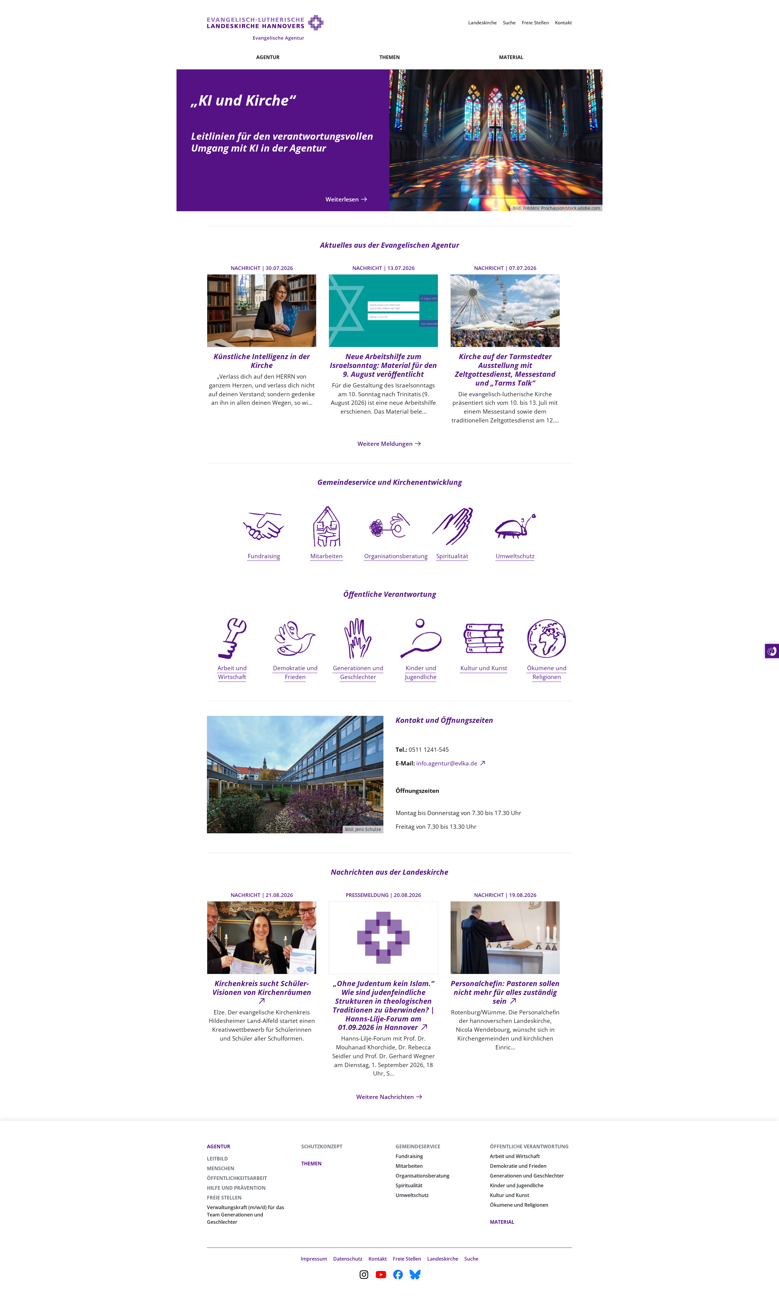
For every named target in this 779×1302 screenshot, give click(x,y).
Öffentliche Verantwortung (529, 1146)
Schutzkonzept (321, 1146)
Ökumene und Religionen (519, 1205)
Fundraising (409, 1156)
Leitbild (217, 1158)
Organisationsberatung (422, 1175)
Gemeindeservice (418, 1146)
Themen (389, 57)
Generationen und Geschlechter (527, 1175)
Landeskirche (442, 1258)
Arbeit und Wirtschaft (515, 1156)
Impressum (314, 1258)
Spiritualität (409, 1185)
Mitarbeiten (409, 1166)
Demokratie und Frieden (518, 1166)
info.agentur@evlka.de (446, 763)
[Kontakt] (772, 651)
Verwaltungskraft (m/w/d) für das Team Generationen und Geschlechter (245, 1214)
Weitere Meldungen (386, 443)
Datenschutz (347, 1258)
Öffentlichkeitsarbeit (237, 1178)
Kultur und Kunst (509, 1195)
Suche (471, 1258)
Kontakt (378, 1258)
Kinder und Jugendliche (516, 1185)
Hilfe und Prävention (236, 1188)
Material (511, 57)
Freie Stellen (224, 1197)
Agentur (268, 57)
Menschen (220, 1168)
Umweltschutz (412, 1195)
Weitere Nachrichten (385, 1097)
